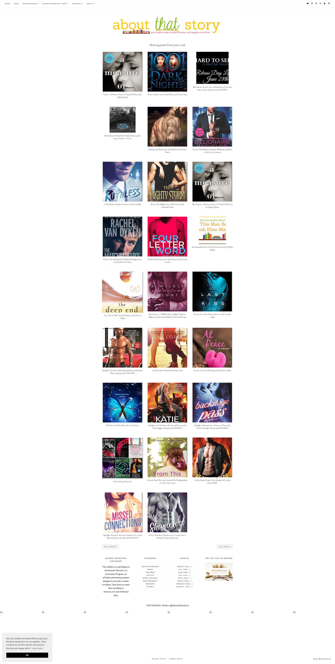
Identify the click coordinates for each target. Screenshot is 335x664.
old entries (225, 547)
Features (76, 4)
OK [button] (27, 655)
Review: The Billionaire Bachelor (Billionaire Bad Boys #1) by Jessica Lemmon (212, 150)
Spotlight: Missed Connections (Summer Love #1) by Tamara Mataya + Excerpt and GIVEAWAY (122, 536)
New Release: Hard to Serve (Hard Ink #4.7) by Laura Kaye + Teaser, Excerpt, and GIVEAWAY (212, 88)
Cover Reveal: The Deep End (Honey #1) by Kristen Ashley (122, 316)
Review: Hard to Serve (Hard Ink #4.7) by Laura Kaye (167, 94)
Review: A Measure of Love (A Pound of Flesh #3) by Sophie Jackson (122, 95)
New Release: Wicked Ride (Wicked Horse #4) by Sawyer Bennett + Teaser (123, 137)
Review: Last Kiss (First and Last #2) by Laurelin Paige (212, 315)
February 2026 (184, 584)
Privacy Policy (159, 659)
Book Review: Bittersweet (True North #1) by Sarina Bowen (167, 150)
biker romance (150, 578)
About (90, 4)
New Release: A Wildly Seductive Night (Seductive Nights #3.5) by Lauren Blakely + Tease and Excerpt (167, 315)
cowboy (150, 587)
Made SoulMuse (322, 659)
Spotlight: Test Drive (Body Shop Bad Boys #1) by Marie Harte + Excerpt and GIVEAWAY (122, 371)
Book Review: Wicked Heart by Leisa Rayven (122, 425)
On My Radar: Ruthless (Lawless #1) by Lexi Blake (122, 204)
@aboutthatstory (179, 605)
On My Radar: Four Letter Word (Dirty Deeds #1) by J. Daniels (167, 260)
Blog (16, 4)
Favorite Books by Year (54, 4)
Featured (150, 572)
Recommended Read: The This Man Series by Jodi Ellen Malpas (212, 248)
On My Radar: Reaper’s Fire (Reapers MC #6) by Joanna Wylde (212, 481)
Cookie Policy (176, 659)
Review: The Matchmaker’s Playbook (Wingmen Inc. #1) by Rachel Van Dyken (122, 260)
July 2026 (184, 569)
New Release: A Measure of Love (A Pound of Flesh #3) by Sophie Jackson (212, 205)
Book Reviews (29, 4)
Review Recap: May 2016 (123, 481)
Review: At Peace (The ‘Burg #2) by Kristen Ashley (212, 370)
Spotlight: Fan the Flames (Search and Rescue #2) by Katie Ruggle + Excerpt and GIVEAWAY (167, 426)
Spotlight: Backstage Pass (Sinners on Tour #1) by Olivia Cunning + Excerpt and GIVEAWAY (212, 426)
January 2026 (184, 587)
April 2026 (184, 578)
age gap (150, 575)
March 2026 (184, 581)
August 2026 (184, 566)
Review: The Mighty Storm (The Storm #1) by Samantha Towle (167, 205)
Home (7, 4)
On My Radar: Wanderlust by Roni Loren (167, 370)
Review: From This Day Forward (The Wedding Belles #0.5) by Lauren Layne (167, 481)
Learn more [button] (37, 648)
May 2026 (184, 575)
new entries (110, 547)
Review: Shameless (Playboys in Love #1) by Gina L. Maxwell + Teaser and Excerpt (167, 536)
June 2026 (184, 572)
